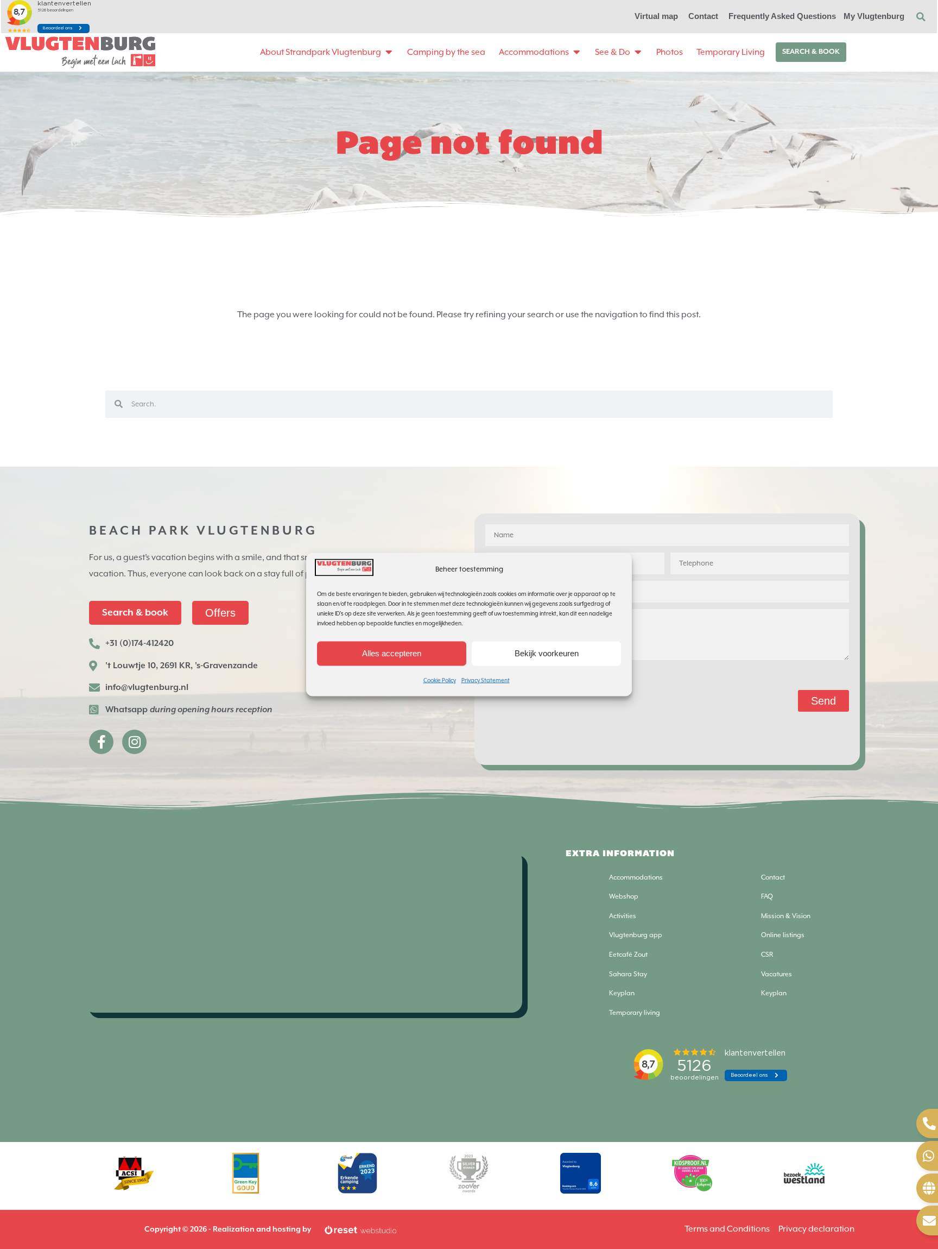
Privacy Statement (485, 679)
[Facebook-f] (101, 742)
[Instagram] (134, 742)
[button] (920, 16)
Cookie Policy (439, 679)
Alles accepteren (391, 653)
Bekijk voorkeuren (547, 653)
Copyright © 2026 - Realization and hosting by (227, 1229)
